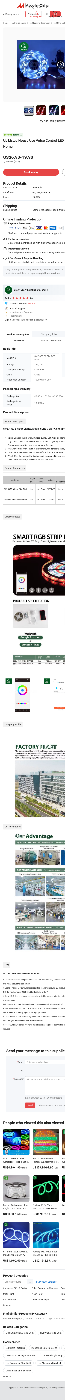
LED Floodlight (10, 1299)
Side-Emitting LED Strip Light (20, 1332)
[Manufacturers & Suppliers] (32, 5)
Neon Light (37, 1293)
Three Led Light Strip (52, 1355)
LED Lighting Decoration (40, 23)
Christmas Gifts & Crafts (15, 1288)
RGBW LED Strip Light (51, 1332)
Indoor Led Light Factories (44, 1347)
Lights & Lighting (19, 23)
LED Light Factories (15, 1347)
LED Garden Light (40, 1299)
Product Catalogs (47, 1281)
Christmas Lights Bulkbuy (18, 1370)
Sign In (8, 319)
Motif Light (8, 1293)
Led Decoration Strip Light (18, 1362)
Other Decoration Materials (45, 1288)
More (6, 1305)
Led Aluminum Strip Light (50, 1362)
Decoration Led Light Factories (21, 1355)
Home (5, 23)
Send (30, 1105)
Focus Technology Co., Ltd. (40, 1387)
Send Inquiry (31, 172)
